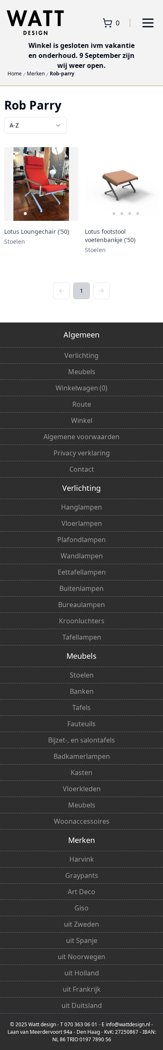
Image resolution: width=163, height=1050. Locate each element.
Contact (81, 469)
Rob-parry (62, 73)
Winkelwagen (81, 387)
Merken (36, 73)
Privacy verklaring (81, 453)
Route (81, 404)
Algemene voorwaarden (81, 436)
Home (15, 73)
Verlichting (81, 355)
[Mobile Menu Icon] (147, 22)
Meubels (81, 371)
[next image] (66, 184)
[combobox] (35, 125)
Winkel (81, 420)
